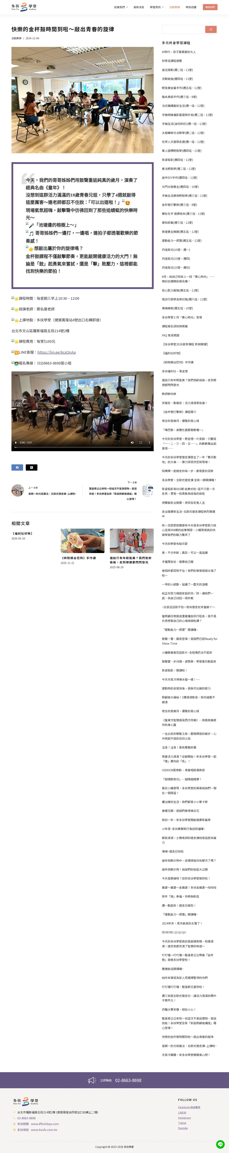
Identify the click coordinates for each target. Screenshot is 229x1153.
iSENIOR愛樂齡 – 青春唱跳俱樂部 (183, 770)
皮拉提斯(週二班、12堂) (177, 70)
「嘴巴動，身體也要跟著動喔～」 (183, 430)
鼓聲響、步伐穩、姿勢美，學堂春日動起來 (189, 661)
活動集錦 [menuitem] (174, 7)
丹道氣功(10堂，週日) (176, 267)
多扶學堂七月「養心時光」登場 (182, 317)
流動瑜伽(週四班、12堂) (177, 79)
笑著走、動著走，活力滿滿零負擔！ (185, 403)
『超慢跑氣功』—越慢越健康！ (182, 779)
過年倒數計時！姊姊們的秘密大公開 (185, 869)
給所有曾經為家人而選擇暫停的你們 (185, 977)
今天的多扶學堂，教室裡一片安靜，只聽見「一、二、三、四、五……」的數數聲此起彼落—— (189, 443)
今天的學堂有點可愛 (175, 543)
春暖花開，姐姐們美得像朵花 (180, 811)
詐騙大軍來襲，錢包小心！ (179, 1009)
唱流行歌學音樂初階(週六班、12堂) (184, 299)
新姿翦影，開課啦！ (175, 670)
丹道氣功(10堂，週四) (176, 258)
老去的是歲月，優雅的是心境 (180, 421)
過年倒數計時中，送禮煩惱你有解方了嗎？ (189, 860)
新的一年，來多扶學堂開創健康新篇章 (186, 820)
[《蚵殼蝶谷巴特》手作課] (82, 541)
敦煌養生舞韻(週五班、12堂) (180, 231)
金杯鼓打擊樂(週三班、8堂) (179, 204)
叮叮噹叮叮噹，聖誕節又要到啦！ (183, 987)
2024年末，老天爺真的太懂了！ (182, 923)
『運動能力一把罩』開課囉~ (180, 914)
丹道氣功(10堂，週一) (176, 249)
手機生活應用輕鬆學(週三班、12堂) (184, 195)
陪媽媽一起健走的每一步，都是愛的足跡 (187, 471)
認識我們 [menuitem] (119, 7)
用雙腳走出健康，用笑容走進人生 (183, 502)
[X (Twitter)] (31, 467)
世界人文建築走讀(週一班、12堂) (183, 142)
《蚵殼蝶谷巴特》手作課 (78, 558)
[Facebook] (17, 467)
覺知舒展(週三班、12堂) (177, 222)
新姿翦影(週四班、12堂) (177, 160)
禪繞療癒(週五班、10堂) (177, 308)
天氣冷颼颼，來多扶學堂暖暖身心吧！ (186, 1055)
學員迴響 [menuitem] (191, 7)
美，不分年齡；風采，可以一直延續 (185, 552)
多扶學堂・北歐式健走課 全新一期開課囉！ (189, 480)
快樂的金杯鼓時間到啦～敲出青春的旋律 (187, 1037)
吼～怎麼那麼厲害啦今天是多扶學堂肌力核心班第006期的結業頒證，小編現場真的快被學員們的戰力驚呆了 (189, 530)
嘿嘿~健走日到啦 (173, 851)
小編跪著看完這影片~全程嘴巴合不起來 (187, 652)
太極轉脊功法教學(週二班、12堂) (183, 133)
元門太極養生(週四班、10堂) (180, 186)
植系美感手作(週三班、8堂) (179, 97)
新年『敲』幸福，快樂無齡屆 (180, 896)
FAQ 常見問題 (170, 335)
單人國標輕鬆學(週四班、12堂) (182, 150)
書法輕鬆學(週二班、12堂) (179, 168)
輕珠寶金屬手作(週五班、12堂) (182, 88)
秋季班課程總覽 (172, 61)
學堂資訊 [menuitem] (155, 7)
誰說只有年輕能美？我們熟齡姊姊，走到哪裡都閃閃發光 (131, 560)
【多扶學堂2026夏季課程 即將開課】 (185, 344)
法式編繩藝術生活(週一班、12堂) (183, 105)
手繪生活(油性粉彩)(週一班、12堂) (184, 123)
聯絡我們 (210, 7)
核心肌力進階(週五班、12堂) (180, 290)
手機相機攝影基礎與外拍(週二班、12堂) (187, 115)
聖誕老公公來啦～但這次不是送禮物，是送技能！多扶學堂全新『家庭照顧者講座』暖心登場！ (189, 1023)
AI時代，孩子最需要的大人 (179, 52)
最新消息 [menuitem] (138, 7)
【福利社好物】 (22, 533)
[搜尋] (211, 29)
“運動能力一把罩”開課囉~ (180, 629)
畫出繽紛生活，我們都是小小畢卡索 (185, 802)
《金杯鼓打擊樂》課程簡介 (179, 412)
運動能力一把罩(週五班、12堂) (182, 240)
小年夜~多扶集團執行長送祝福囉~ (183, 829)
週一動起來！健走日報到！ (179, 905)
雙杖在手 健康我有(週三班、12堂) (183, 213)
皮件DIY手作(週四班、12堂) (180, 177)
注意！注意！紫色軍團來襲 (179, 747)
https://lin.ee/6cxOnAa (56, 352)
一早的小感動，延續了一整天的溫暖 (185, 584)
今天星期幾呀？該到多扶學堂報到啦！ (186, 878)
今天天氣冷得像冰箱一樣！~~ (180, 679)
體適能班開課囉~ (173, 969)
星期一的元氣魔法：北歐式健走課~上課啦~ (189, 1046)
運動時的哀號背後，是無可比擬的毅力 (186, 688)
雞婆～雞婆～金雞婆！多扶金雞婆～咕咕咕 (189, 887)
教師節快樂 (169, 394)
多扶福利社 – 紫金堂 (175, 371)
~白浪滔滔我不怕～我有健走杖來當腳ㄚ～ (188, 607)
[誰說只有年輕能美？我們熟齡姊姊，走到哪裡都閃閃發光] (132, 541)
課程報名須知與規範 (175, 326)
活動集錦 (16, 38)
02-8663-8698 (128, 1080)
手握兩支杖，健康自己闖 (177, 561)
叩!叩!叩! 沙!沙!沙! (174, 932)
